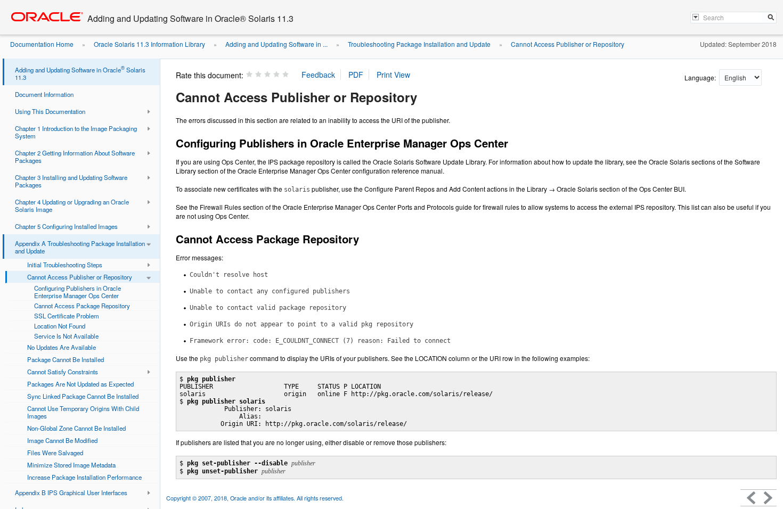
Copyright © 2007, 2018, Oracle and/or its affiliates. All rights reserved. (255, 498)
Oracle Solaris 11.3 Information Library (149, 43)
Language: (700, 77)
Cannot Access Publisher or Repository (567, 43)
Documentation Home (42, 43)
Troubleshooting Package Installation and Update (419, 43)
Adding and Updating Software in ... (276, 43)
